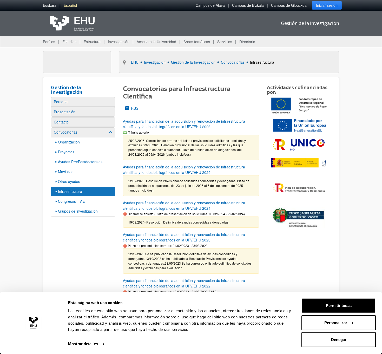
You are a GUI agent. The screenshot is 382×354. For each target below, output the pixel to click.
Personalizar (335, 322)
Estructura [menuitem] (92, 41)
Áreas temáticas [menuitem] (196, 41)
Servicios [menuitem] (224, 41)
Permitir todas (339, 305)
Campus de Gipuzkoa (289, 5)
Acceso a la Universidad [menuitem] (156, 41)
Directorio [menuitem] (247, 41)
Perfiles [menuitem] (49, 41)
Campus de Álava (210, 5)
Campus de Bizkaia (248, 5)
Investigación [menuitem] (118, 41)
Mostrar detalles (83, 344)
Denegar (338, 339)
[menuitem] (49, 5)
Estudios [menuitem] (69, 41)
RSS (134, 108)
